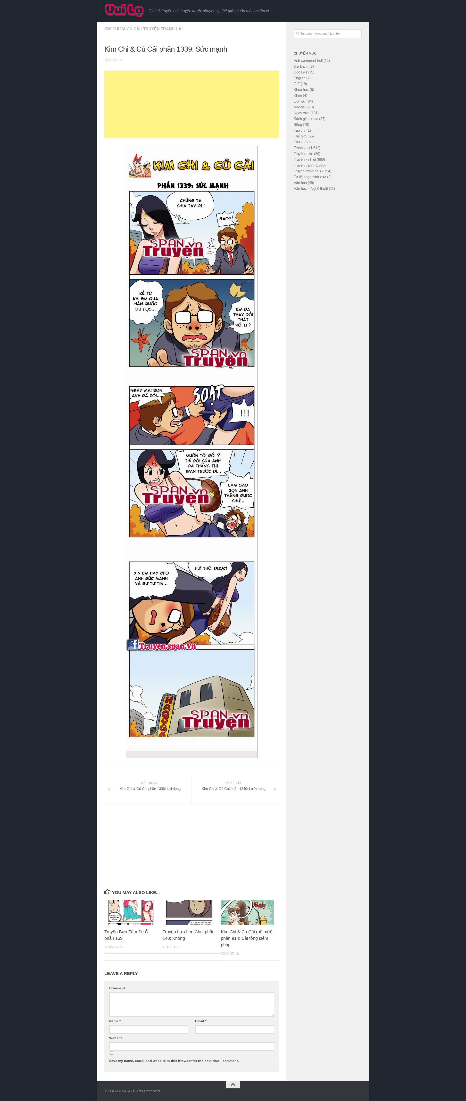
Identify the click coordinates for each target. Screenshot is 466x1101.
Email (200, 1021)
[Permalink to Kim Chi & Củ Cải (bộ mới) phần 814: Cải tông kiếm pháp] (247, 912)
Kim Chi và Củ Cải (122, 29)
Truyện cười (303, 154)
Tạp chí (300, 130)
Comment (117, 988)
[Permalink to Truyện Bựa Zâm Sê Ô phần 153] (131, 912)
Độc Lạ (299, 72)
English (299, 78)
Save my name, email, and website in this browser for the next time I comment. (174, 1061)
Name (115, 1021)
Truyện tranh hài (163, 29)
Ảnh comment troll (308, 60)
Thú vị (298, 142)
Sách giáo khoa (306, 119)
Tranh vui (301, 148)
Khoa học (301, 90)
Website (116, 1038)
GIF (297, 84)
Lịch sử (300, 101)
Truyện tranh (304, 165)
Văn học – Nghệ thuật (311, 188)
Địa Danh (301, 66)
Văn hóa (300, 183)
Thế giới (300, 136)
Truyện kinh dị (305, 159)
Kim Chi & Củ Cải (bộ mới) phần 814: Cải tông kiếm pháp (247, 938)
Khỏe (298, 95)
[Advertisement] (191, 104)
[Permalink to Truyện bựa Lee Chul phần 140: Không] (189, 912)
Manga (299, 107)
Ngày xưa (301, 113)
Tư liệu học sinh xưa (310, 177)
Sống (298, 124)
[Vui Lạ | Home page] (124, 10)
